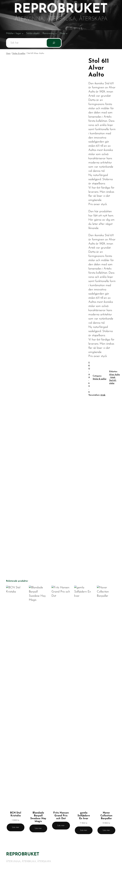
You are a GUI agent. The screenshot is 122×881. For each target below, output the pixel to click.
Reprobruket (22, 854)
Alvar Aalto (114, 375)
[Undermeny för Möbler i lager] (22, 33)
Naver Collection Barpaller (106, 816)
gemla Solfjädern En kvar (84, 816)
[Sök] (54, 43)
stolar (111, 383)
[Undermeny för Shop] (66, 33)
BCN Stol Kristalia (15, 814)
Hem (8, 53)
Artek (112, 377)
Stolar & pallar (18, 53)
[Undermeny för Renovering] (56, 33)
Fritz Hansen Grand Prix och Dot (61, 816)
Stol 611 (112, 380)
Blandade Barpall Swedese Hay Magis (38, 817)
